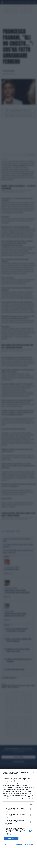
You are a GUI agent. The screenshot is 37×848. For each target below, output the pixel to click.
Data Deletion (8, 844)
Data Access (18, 844)
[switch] (30, 809)
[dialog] (18, 808)
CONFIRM (11, 838)
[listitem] (18, 804)
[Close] (33, 772)
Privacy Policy (29, 844)
